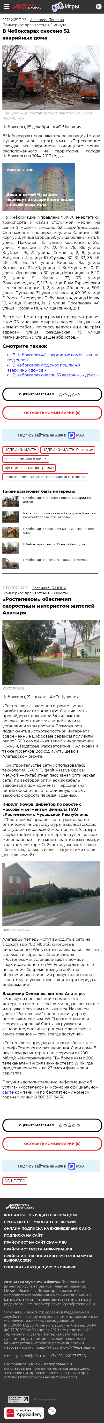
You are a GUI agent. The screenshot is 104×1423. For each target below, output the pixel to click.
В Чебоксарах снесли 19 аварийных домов (55, 560)
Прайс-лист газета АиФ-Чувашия (38, 1249)
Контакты (14, 1215)
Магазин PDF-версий (54, 1222)
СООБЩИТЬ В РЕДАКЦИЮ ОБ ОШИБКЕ (40, 1267)
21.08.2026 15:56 (15, 588)
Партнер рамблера (45, 1399)
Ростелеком (13, 688)
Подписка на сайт (23, 1235)
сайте (8, 1092)
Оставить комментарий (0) (52, 413)
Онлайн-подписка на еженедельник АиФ (47, 1228)
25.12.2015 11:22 (14, 20)
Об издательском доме (53, 1215)
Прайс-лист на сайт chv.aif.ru (35, 1242)
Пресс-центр (17, 1222)
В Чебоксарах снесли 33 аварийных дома (54, 375)
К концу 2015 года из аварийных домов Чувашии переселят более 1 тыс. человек (59, 515)
